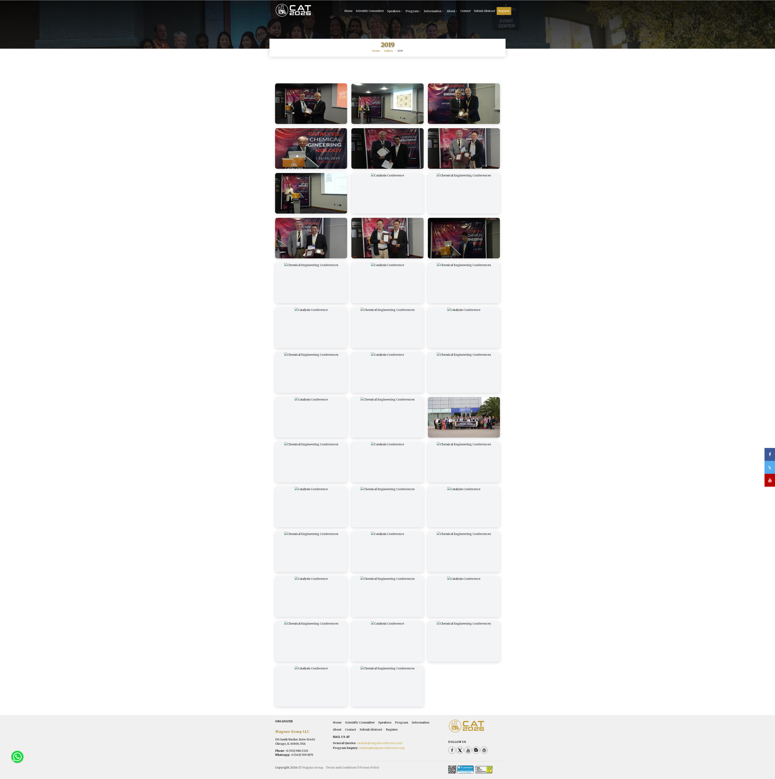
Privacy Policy (369, 767)
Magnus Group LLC (292, 732)
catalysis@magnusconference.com (379, 743)
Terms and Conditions (341, 767)
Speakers (393, 11)
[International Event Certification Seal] (465, 769)
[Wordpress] (484, 750)
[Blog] (476, 750)
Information (432, 11)
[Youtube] (468, 750)
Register (504, 11)
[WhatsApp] (17, 756)
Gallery (388, 50)
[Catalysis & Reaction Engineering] (300, 16)
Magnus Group (312, 767)
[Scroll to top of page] (766, 765)
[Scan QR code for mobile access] (452, 769)
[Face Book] (452, 750)
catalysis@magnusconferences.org (382, 748)
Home (348, 11)
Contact (465, 11)
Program (412, 11)
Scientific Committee (370, 11)
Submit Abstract (484, 11)
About (451, 11)
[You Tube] (770, 480)
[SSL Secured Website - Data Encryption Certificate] (484, 769)
